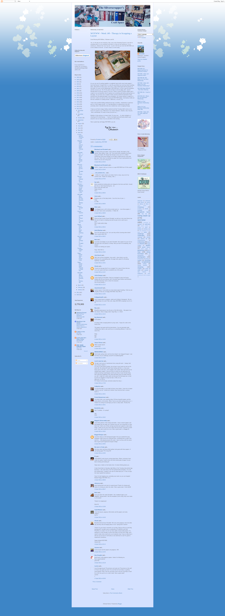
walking (146, 270)
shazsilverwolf (98, 288)
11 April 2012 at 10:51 (99, 262)
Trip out (144, 213)
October (80, 117)
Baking (141, 204)
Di (95, 456)
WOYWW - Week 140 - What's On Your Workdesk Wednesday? (144, 84)
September (80, 120)
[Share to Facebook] (115, 140)
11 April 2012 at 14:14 (99, 314)
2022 (78, 86)
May (95, 308)
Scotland (140, 210)
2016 (78, 99)
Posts (78, 360)
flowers (142, 243)
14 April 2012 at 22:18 (100, 562)
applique (140, 224)
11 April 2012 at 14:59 (99, 348)
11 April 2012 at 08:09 (99, 213)
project (147, 258)
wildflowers (140, 273)
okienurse (97, 483)
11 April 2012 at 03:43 (99, 162)
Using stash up (144, 216)
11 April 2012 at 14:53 (99, 339)
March (79, 285)
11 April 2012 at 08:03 (99, 193)
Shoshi (96, 520)
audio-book (147, 224)
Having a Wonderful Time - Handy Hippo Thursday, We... (80, 188)
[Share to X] (113, 140)
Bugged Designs (98, 434)
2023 (78, 84)
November (80, 114)
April (79, 132)
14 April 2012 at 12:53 (100, 552)
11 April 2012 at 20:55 (99, 444)
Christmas (141, 207)
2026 (78, 77)
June (79, 128)
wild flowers (142, 271)
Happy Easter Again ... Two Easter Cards (80, 257)
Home (112, 589)
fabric (149, 242)
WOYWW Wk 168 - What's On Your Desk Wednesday (143, 79)
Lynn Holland (98, 216)
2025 (78, 79)
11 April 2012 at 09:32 (99, 236)
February (80, 287)
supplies (140, 268)
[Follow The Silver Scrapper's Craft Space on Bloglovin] (82, 56)
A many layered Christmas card (80, 136)
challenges (141, 235)
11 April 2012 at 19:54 (99, 431)
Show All (85, 351)
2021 (78, 88)
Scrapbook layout (144, 212)
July (79, 126)
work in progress (147, 275)
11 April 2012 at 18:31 (99, 394)
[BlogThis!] (111, 140)
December (80, 110)
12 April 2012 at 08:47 (100, 489)
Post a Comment (97, 581)
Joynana (96, 547)
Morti (95, 492)
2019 (78, 93)
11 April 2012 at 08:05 (99, 203)
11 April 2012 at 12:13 (99, 284)
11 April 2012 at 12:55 (99, 293)
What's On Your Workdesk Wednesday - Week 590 (144, 108)
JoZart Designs (98, 275)
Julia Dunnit (97, 255)
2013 (78, 106)
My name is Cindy (99, 447)
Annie (96, 196)
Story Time (79, 348)
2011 (78, 292)
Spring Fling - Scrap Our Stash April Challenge (80, 229)
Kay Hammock (98, 317)
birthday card (147, 229)
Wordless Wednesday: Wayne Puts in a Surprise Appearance (82, 326)
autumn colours (144, 225)
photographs (141, 257)
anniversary (145, 222)
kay (95, 182)
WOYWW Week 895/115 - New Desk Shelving (144, 89)
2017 (78, 97)
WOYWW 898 (80, 340)
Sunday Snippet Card (80, 250)
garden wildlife (144, 248)
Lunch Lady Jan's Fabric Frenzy (81, 338)
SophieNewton (98, 509)
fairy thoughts (98, 555)
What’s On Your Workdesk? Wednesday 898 (80, 316)
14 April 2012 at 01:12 (100, 544)
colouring (140, 237)
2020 (78, 90)
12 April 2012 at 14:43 (100, 517)
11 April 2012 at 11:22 (99, 272)
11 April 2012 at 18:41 (99, 404)
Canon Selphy (142, 205)
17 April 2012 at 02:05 (100, 578)
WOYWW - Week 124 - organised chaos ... (143, 74)
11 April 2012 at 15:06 (99, 357)
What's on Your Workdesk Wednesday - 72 (144, 103)
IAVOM (146, 208)
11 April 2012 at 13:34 (99, 304)
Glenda (96, 266)
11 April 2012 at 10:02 (99, 252)
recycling (147, 260)
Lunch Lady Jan (98, 361)
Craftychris (97, 386)
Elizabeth (141, 53)
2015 (78, 102)
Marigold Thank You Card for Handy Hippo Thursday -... (80, 145)
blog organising (142, 230)
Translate (143, 37)
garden (148, 245)
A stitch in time (81, 331)
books (145, 232)
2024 (78, 81)
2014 (78, 104)
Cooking (140, 208)
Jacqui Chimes (98, 342)
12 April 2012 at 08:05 (100, 480)
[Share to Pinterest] (116, 140)
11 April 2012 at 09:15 (99, 227)
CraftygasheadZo (99, 297)
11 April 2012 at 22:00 (99, 453)
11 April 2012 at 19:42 (99, 417)
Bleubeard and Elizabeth (101, 149)
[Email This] (110, 140)
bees (146, 227)
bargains (139, 227)
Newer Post (95, 589)
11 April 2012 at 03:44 (99, 169)
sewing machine (142, 265)
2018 (78, 95)
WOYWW (104, 142)
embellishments (141, 240)
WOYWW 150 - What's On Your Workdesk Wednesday (80, 199)
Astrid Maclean (98, 230)
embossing (141, 242)
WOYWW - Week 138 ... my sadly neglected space (144, 113)
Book (147, 204)
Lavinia (96, 566)
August (80, 123)
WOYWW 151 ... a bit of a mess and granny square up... (80, 157)
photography (141, 258)
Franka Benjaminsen (100, 397)
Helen (96, 207)
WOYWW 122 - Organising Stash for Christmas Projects (143, 70)
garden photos (146, 247)
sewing (144, 263)
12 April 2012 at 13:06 (100, 506)
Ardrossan (140, 200)
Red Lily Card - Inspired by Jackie (80, 179)
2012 (78, 108)
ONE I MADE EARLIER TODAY (81, 345)
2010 (78, 294)
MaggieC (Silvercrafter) (100, 420)
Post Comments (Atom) (116, 593)
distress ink (144, 238)
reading (139, 260)
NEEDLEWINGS (98, 352)
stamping (140, 267)
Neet (95, 239)
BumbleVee (97, 408)
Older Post (130, 589)
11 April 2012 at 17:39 (99, 383)
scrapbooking (98, 142)
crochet (148, 237)
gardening (141, 250)
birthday (139, 229)
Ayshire (148, 202)
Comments (80, 363)
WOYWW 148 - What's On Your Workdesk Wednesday (80, 277)
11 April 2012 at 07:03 (99, 178)
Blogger (120, 603)
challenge (141, 234)
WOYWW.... (79, 333)
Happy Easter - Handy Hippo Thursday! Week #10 (80, 266)
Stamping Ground (81, 312)
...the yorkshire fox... (100, 172)
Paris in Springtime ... (80, 208)
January (80, 289)
